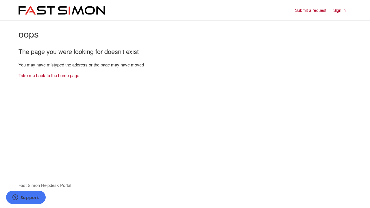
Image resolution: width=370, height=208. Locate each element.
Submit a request (310, 10)
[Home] (61, 10)
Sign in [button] (339, 10)
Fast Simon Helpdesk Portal (44, 185)
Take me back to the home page (48, 75)
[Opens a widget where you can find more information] (26, 198)
